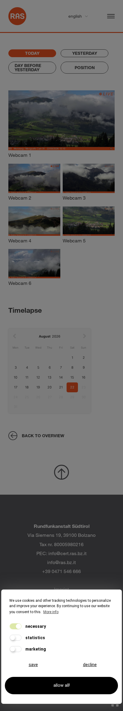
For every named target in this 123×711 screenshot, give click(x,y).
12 (38, 377)
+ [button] (17, 98)
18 (27, 387)
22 (72, 387)
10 (15, 377)
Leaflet (61, 156)
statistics (34, 637)
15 (72, 377)
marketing (35, 649)
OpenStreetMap (83, 156)
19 (38, 387)
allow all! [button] (61, 685)
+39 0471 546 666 (61, 571)
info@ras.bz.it (61, 562)
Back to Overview (43, 435)
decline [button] (90, 664)
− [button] (17, 107)
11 (26, 377)
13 (49, 377)
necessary (35, 626)
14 (61, 377)
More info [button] (51, 612)
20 (49, 387)
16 (83, 377)
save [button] (33, 664)
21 (61, 387)
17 (15, 387)
